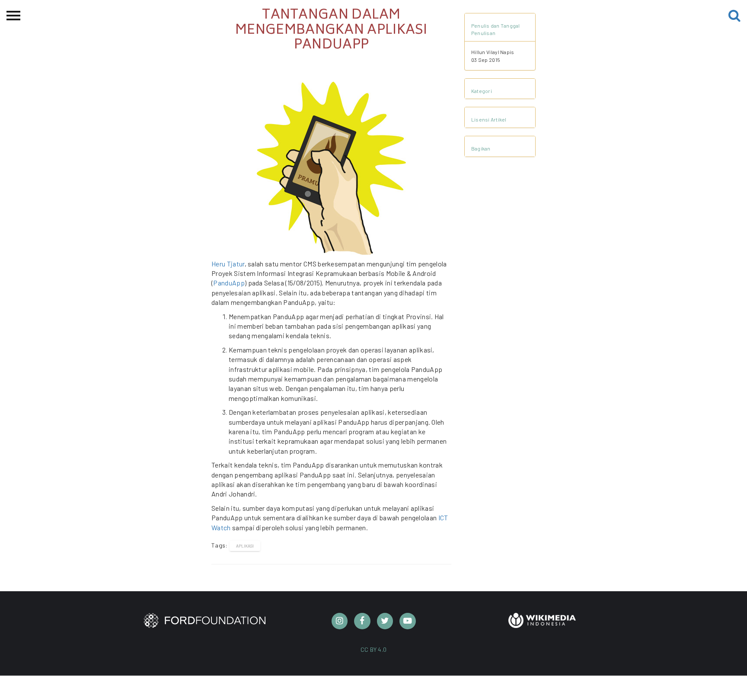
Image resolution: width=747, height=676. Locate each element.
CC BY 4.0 (374, 649)
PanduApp (229, 283)
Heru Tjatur (228, 264)
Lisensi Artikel (489, 119)
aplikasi (245, 545)
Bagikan (481, 148)
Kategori (481, 91)
